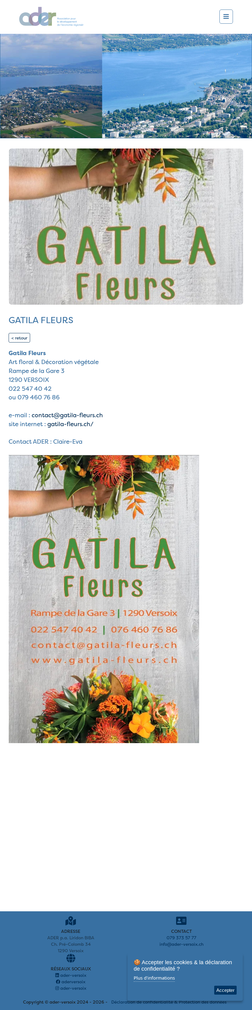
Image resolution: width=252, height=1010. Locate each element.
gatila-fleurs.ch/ (70, 424)
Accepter (225, 990)
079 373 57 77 (181, 938)
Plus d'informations (154, 978)
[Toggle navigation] (226, 17)
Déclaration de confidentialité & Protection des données (168, 1002)
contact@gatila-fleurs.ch (67, 415)
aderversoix (72, 981)
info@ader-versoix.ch (181, 944)
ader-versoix (72, 975)
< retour (19, 338)
